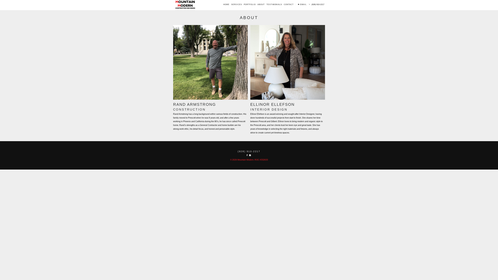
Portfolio (250, 4)
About (261, 4)
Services (236, 4)
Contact (289, 4)
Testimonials (274, 4)
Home (226, 4)
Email (303, 4)
